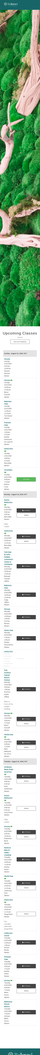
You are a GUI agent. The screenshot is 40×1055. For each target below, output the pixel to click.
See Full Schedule (20, 342)
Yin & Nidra (8, 470)
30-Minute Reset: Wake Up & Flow (8, 769)
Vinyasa (7, 359)
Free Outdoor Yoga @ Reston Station (7, 675)
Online (26, 515)
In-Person (26, 510)
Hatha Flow (8, 448)
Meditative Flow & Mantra (8, 1003)
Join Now (26, 479)
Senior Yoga (8, 630)
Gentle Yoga (8, 734)
